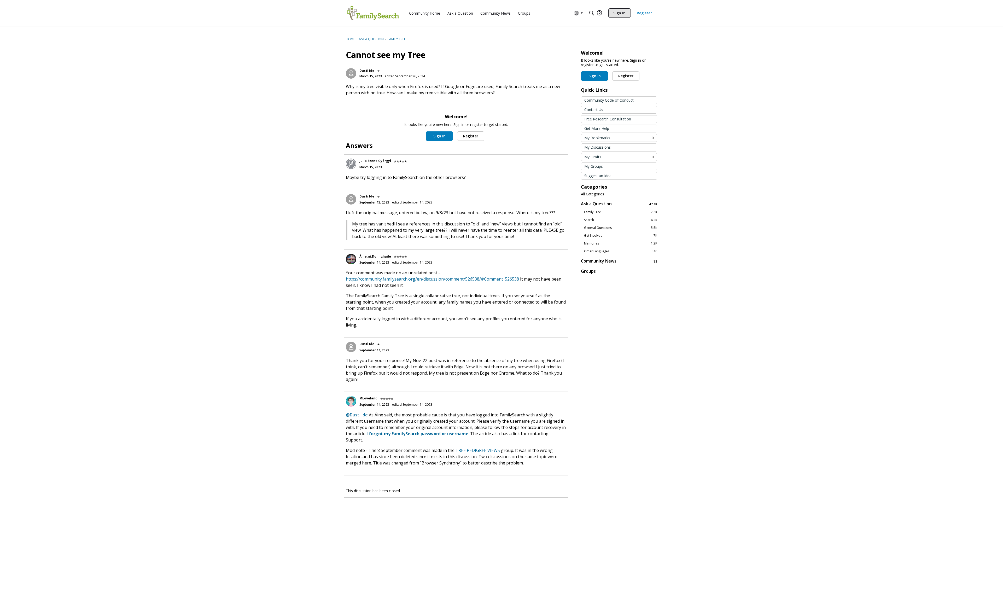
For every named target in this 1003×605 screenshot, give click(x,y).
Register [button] (470, 135)
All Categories (592, 194)
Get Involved (620, 235)
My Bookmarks (619, 137)
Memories (620, 243)
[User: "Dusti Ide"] (351, 73)
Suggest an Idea (597, 175)
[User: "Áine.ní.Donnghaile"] (351, 259)
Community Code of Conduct (609, 100)
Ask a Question (619, 204)
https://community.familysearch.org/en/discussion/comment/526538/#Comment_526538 (432, 279)
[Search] (591, 13)
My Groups (593, 166)
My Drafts (619, 156)
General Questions (620, 227)
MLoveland (368, 398)
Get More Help (596, 128)
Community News (619, 261)
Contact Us (593, 109)
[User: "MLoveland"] (351, 401)
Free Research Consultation (607, 119)
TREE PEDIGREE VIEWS (478, 450)
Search (620, 220)
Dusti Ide (366, 70)
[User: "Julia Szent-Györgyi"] (351, 164)
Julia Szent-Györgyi (375, 161)
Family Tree (620, 212)
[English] (373, 13)
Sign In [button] (439, 135)
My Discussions (597, 147)
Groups (588, 271)
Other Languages (620, 251)
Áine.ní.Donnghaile (375, 256)
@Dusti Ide (357, 415)
